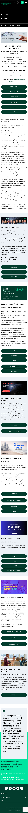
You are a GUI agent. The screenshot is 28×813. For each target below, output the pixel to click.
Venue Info (14, 565)
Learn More (14, 351)
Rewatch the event (14, 425)
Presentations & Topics (14, 644)
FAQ (14, 111)
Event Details (14, 91)
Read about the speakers (14, 431)
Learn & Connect (9, 25)
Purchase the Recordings (14, 500)
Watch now (14, 276)
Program (14, 107)
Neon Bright (17, 810)
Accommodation (14, 96)
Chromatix (10, 810)
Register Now (14, 86)
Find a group (14, 694)
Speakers (14, 102)
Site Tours (14, 371)
